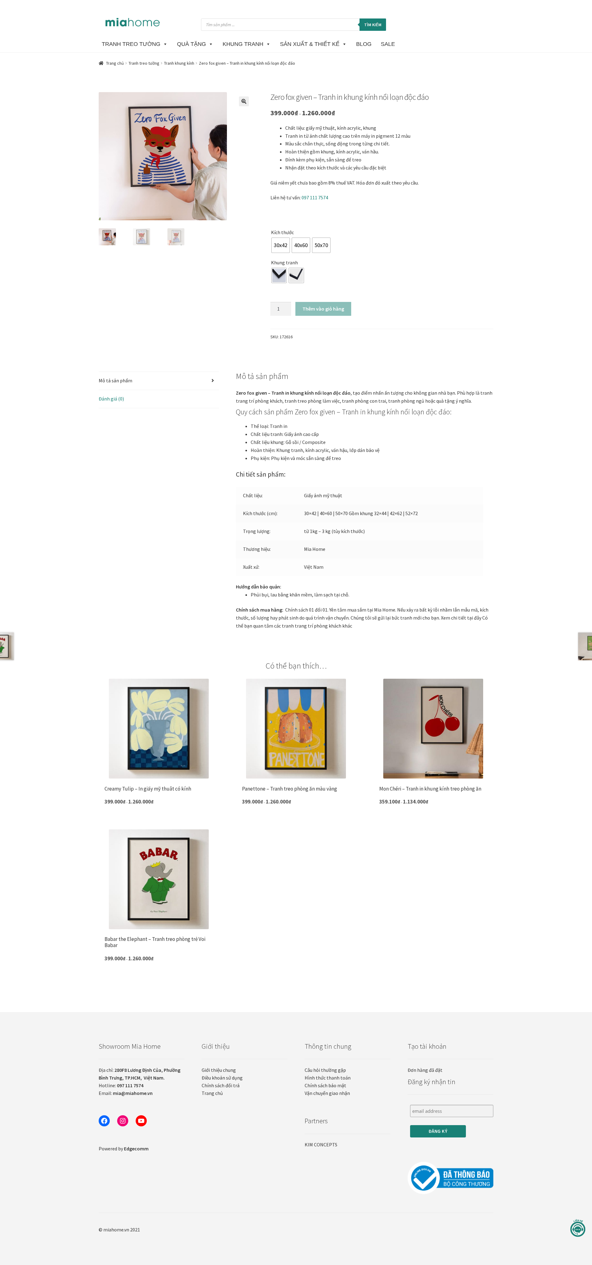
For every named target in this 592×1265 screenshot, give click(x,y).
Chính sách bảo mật (325, 1085)
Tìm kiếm (372, 24)
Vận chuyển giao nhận (327, 1093)
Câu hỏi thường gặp (325, 1070)
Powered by (124, 1148)
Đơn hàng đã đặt (425, 1070)
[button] (244, 101)
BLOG (364, 44)
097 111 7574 (315, 197)
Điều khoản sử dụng (222, 1078)
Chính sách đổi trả (221, 1085)
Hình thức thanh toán (328, 1078)
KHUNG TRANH (243, 44)
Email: (126, 1093)
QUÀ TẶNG (191, 44)
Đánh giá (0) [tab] (111, 399)
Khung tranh (284, 262)
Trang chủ (115, 63)
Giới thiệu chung (219, 1070)
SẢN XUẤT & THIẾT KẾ (309, 44)
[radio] (281, 245)
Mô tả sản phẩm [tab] (115, 380)
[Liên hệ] (578, 1228)
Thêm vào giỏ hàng (323, 309)
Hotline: (121, 1085)
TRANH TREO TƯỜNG (131, 44)
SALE (388, 44)
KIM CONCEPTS (321, 1144)
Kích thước (282, 232)
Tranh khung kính (179, 63)
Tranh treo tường (144, 63)
